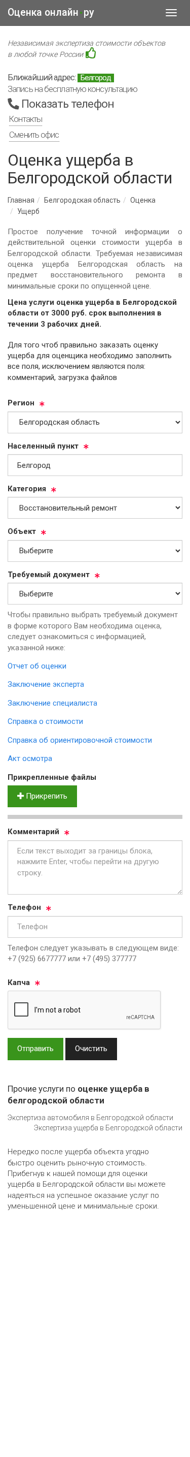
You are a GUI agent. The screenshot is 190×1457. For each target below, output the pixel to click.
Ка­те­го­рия (27, 488)
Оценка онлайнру (51, 12)
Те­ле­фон (24, 907)
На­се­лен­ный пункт (43, 446)
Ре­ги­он (21, 402)
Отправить (35, 1048)
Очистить (91, 1048)
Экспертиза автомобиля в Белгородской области (90, 1118)
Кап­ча (19, 982)
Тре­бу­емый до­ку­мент (49, 574)
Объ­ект (22, 531)
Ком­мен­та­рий (33, 831)
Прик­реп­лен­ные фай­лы (52, 777)
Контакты (25, 119)
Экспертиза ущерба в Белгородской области (108, 1128)
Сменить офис (34, 135)
